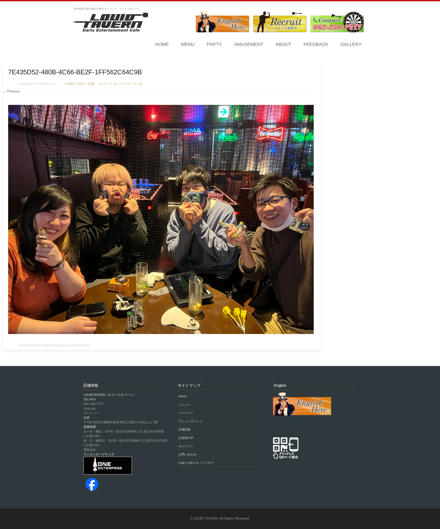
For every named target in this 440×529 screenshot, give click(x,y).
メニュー (184, 405)
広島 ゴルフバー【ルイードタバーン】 (115, 84)
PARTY (214, 44)
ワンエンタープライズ (99, 454)
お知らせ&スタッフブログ (196, 463)
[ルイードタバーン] (110, 22)
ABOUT (283, 44)
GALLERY (351, 44)
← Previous (11, 91)
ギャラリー (186, 446)
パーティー (186, 413)
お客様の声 (186, 438)
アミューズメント (190, 421)
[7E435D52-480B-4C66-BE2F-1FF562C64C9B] (161, 333)
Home (162, 44)
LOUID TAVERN (206, 518)
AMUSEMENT (248, 44)
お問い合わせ (187, 454)
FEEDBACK (316, 44)
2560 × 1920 (75, 84)
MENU (188, 44)
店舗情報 (184, 429)
